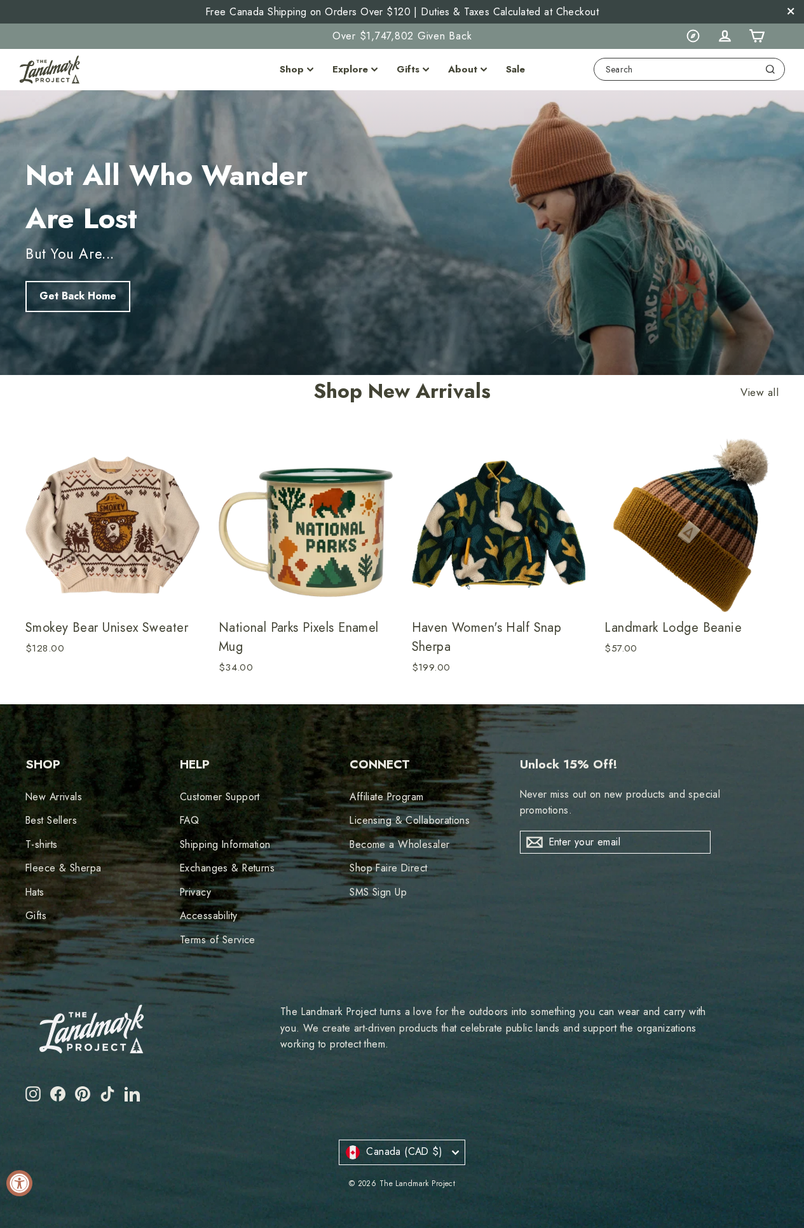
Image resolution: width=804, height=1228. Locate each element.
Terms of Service (218, 939)
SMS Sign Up (378, 892)
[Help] (692, 36)
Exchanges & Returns (227, 868)
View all (759, 392)
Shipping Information (225, 844)
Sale (515, 69)
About (462, 69)
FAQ (189, 820)
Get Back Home (77, 296)
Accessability (209, 915)
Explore (350, 69)
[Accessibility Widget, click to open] (19, 1183)
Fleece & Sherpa (63, 868)
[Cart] (756, 36)
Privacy (195, 892)
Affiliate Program (386, 796)
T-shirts (41, 844)
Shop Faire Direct (388, 868)
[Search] (770, 69)
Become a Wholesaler (399, 844)
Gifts (408, 69)
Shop (292, 69)
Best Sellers (51, 820)
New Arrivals (53, 796)
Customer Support (220, 796)
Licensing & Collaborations (410, 820)
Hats (34, 892)
